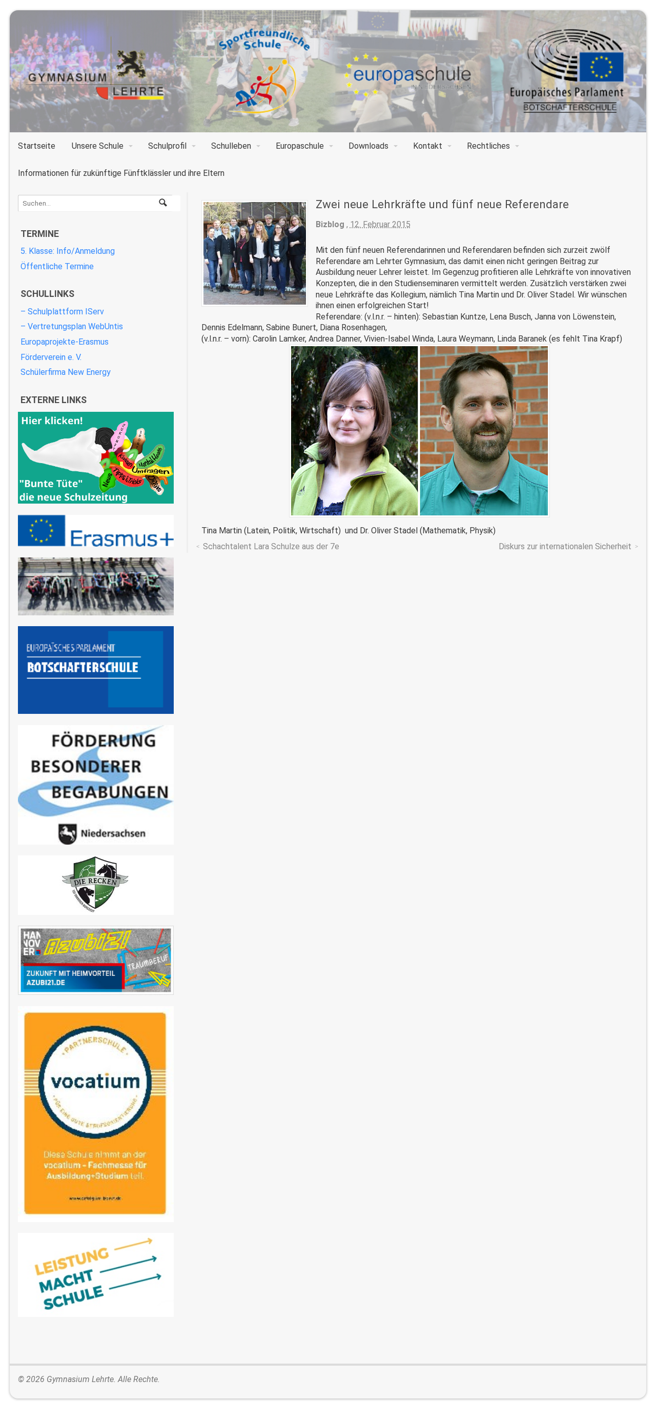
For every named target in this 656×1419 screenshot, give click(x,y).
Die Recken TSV (95, 885)
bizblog (330, 224)
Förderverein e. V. (50, 357)
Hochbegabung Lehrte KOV (95, 785)
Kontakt (427, 146)
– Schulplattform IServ (62, 311)
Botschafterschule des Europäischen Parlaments (95, 670)
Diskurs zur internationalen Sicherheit (565, 546)
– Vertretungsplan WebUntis (71, 326)
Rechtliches (488, 146)
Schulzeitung (95, 458)
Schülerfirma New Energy (65, 372)
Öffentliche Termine (57, 266)
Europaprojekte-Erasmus (64, 342)
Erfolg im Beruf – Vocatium (95, 1114)
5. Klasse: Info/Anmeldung (67, 251)
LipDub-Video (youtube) (95, 586)
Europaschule (300, 146)
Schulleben (231, 146)
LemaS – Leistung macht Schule (95, 1274)
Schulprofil (167, 146)
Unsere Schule (98, 146)
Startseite (36, 146)
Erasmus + (95, 531)
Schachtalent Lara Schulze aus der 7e (271, 546)
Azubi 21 (95, 960)
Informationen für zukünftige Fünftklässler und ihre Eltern (121, 173)
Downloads (368, 146)
